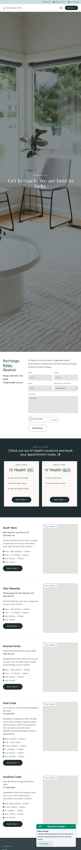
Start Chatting (43, 843)
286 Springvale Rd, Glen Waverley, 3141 (18, 593)
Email (30, 383)
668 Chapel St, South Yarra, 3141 (16, 532)
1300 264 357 (8, 596)
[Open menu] (61, 8)
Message (31, 394)
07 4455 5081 (8, 714)
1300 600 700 (16, 376)
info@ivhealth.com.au (13, 382)
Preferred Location (62, 383)
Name (30, 373)
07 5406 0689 (9, 787)
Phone (56, 373)
